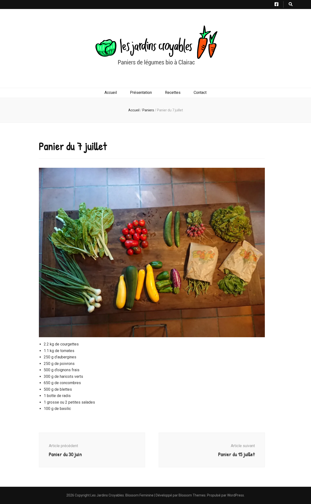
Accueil (110, 92)
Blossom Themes (192, 495)
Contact (200, 92)
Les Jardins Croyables (107, 495)
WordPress (235, 495)
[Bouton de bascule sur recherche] (291, 4)
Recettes (173, 92)
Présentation (141, 92)
